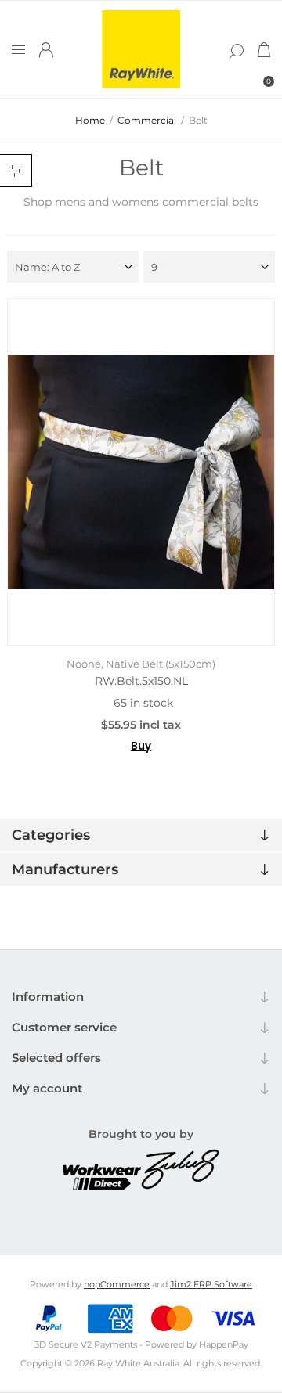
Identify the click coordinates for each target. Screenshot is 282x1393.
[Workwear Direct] (102, 1186)
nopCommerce (117, 1284)
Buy (141, 746)
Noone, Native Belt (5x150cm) (141, 663)
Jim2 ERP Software (211, 1284)
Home (90, 120)
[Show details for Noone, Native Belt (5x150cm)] (141, 472)
